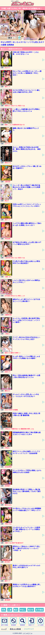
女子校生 (39, 609)
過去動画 (13, 625)
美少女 (30, 609)
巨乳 (4, 609)
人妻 (10, 609)
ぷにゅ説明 (40, 625)
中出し (23, 609)
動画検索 (22, 625)
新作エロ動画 (4, 625)
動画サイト (31, 625)
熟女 (16, 609)
